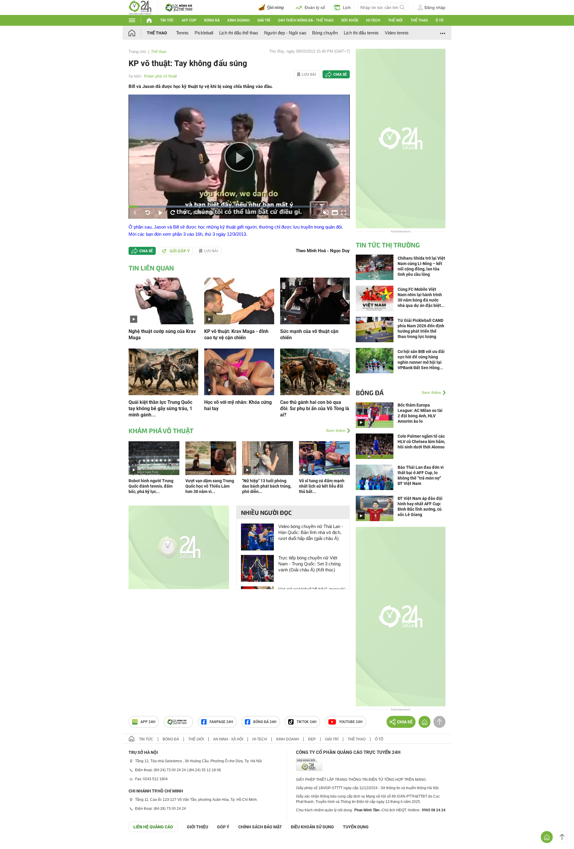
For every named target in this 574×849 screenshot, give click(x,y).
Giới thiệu (197, 826)
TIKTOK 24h (307, 722)
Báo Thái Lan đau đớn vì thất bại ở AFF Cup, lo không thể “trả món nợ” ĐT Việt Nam (421, 475)
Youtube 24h (351, 722)
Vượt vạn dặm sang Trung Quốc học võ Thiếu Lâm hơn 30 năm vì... (209, 486)
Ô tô (439, 20)
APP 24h (148, 722)
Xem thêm (335, 430)
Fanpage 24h (221, 722)
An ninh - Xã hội (228, 739)
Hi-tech (373, 20)
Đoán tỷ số (315, 7)
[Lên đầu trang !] (562, 837)
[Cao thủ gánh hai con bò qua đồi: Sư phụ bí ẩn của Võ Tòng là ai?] (315, 371)
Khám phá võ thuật (160, 76)
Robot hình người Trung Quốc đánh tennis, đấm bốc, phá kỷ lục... (151, 486)
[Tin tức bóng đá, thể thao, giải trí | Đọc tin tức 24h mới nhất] (140, 7)
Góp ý (223, 826)
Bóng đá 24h (265, 722)
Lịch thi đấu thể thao (238, 32)
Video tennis (397, 32)
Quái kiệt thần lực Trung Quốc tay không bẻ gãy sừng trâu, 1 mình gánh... (160, 408)
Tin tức (167, 20)
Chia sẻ (340, 74)
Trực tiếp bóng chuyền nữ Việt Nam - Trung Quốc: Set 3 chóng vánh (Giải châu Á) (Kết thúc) (309, 563)
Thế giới (395, 20)
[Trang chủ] (138, 33)
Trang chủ (137, 51)
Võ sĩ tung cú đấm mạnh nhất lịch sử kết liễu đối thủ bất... (321, 486)
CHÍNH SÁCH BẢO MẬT (260, 826)
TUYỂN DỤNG (356, 826)
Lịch (347, 7)
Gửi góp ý (180, 251)
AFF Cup (189, 20)
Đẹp (312, 739)
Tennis (182, 32)
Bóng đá (212, 20)
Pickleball (204, 32)
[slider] (239, 207)
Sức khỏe (349, 20)
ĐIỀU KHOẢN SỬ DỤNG (312, 826)
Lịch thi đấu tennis (361, 32)
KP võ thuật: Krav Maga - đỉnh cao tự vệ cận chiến (236, 334)
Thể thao (419, 20)
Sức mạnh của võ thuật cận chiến (309, 334)
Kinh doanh (239, 20)
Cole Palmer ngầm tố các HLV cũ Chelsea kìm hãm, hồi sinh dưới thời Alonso (421, 441)
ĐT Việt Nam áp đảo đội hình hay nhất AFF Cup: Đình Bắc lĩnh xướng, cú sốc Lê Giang (420, 506)
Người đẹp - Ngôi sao (285, 32)
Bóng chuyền (325, 32)
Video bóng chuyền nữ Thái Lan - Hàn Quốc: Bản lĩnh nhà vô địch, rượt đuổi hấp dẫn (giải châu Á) (310, 532)
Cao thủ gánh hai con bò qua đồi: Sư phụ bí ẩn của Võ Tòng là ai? (314, 408)
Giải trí (263, 20)
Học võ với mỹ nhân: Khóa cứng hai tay (238, 405)
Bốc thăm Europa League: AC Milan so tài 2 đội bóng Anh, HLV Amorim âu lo (420, 413)
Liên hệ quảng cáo (153, 826)
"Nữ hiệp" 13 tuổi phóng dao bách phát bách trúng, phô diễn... (266, 486)
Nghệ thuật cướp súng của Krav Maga (162, 334)
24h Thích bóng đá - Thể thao (305, 20)
